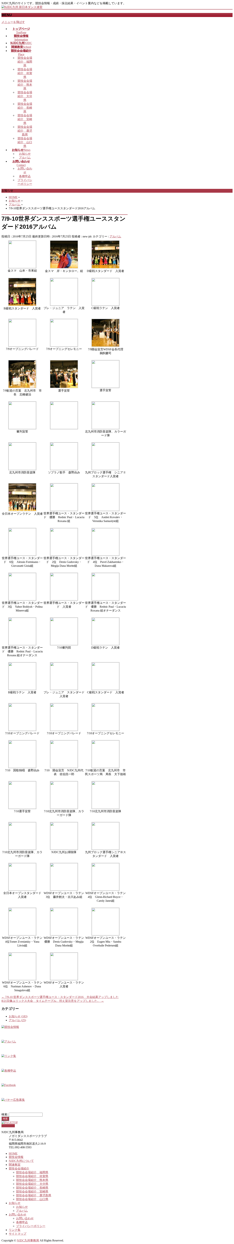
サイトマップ (17, 1233)
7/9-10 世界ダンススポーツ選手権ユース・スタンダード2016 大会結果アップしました (60, 997)
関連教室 (14, 1164)
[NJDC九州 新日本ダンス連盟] (21, 7)
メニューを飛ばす (13, 22)
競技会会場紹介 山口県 (25, 142)
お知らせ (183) (18, 1016)
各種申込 (25, 176)
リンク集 (14, 1229)
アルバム (25, 157)
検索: (4, 1114)
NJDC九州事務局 (28, 1240)
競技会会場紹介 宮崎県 (25, 119)
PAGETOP (8, 1125)
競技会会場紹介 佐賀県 (25, 73)
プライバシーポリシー (30, 1226)
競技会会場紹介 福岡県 (25, 61)
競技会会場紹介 (19, 1168)
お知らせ (25, 153)
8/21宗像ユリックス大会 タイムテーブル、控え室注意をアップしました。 (52, 1000)
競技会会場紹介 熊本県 (25, 84)
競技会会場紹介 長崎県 (25, 107)
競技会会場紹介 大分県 (25, 96)
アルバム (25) (17, 1020)
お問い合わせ (17, 1214)
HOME (13, 1153)
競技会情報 (16, 1157)
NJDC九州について (21, 1160)
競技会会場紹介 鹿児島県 (25, 130)
